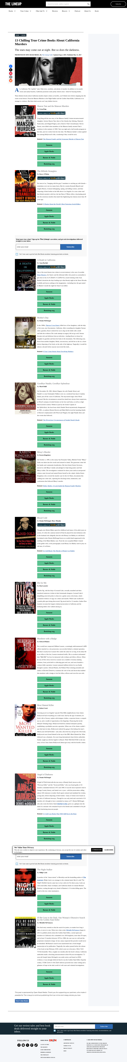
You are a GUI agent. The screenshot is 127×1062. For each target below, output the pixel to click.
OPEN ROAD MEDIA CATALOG (47, 1057)
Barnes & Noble (49, 158)
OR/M (65, 1050)
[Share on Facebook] (10, 66)
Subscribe (118, 4)
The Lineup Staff (47, 55)
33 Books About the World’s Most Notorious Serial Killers (62, 204)
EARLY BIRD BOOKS (45, 1049)
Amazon (49, 145)
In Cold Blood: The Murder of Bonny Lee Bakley (59, 551)
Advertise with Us (69, 1043)
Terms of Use (67, 1045)
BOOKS (24, 35)
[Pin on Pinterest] (10, 73)
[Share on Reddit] (10, 80)
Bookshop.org (49, 164)
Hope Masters (41, 275)
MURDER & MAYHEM (45, 1052)
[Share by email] (10, 77)
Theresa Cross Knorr (53, 325)
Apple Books (49, 151)
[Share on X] (10, 69)
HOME (17, 35)
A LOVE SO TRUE (44, 1044)
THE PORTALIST (44, 1054)
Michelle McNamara (73, 930)
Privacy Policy (68, 1048)
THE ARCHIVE (44, 1047)
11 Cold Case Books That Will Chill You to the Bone (59, 814)
